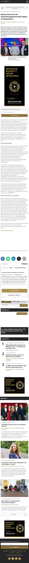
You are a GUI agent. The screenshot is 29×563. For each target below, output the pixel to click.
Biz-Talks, (11, 358)
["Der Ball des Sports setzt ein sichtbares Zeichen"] (14, 412)
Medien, (8, 369)
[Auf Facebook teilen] (3, 259)
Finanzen (11, 350)
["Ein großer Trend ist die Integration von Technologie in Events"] (14, 450)
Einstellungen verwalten (13, 295)
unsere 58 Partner (9, 274)
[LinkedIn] (19, 558)
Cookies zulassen (14, 290)
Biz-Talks (17, 466)
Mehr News (4, 398)
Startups (11, 504)
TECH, (5, 22)
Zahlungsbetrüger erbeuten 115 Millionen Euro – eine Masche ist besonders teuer (16, 346)
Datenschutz (12, 552)
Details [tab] (11, 267)
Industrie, (6, 504)
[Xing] (16, 558)
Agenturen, (7, 466)
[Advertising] (14, 86)
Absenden (23, 305)
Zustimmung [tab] (5, 267)
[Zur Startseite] (5, 2)
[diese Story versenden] (24, 259)
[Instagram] (12, 558)
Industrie (22, 369)
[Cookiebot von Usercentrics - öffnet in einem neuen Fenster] (21, 264)
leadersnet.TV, (18, 428)
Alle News (13, 514)
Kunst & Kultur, (17, 358)
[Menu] (27, 1)
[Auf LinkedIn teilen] (13, 259)
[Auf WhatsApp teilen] (8, 259)
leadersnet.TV (14, 22)
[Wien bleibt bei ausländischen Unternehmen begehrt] (14, 488)
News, (2, 22)
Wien (23, 428)
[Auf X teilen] (19, 259)
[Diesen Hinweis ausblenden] (27, 8)
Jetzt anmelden (14, 115)
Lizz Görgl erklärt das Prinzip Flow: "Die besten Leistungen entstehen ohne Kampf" (13, 331)
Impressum (18, 552)
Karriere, (17, 369)
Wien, (22, 358)
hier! (26, 250)
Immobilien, (12, 369)
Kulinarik (8, 359)
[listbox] (14, 50)
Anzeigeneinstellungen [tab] (20, 267)
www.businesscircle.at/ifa (7, 230)
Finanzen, (8, 22)
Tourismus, (7, 428)
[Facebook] (9, 558)
